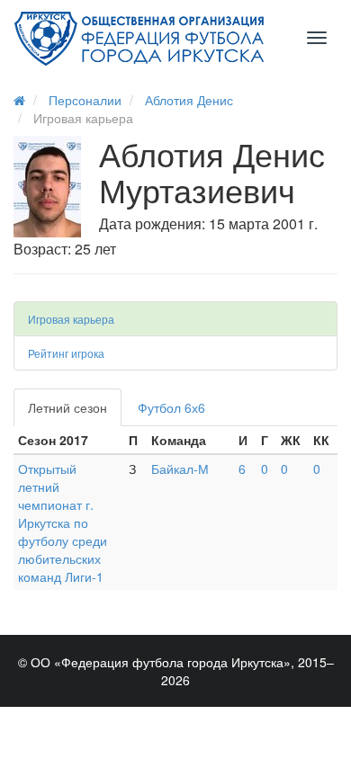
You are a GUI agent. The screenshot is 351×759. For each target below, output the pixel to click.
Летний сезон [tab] (67, 407)
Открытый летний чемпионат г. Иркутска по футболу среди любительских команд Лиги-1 (62, 522)
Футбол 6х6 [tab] (171, 407)
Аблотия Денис (189, 100)
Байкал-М (180, 469)
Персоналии (85, 100)
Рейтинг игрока (66, 353)
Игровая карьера (71, 318)
